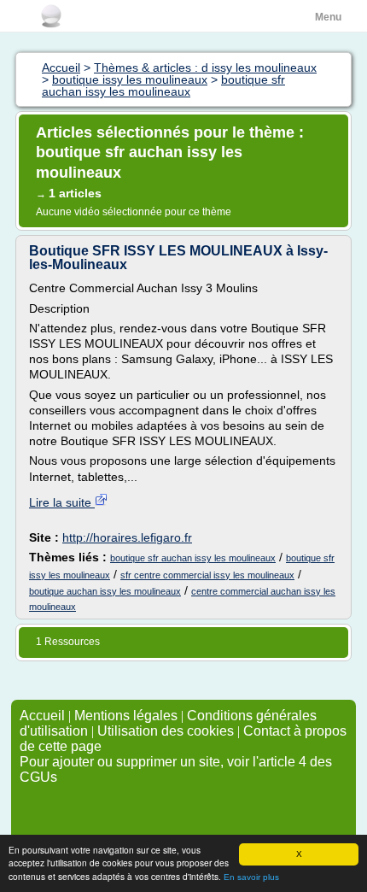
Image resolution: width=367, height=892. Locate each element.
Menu (328, 17)
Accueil (42, 715)
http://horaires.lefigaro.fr (127, 537)
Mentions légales (126, 715)
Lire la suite (62, 502)
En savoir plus (251, 877)
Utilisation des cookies (165, 731)
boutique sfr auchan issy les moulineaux (193, 558)
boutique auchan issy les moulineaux (105, 591)
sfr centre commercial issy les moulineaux (207, 575)
